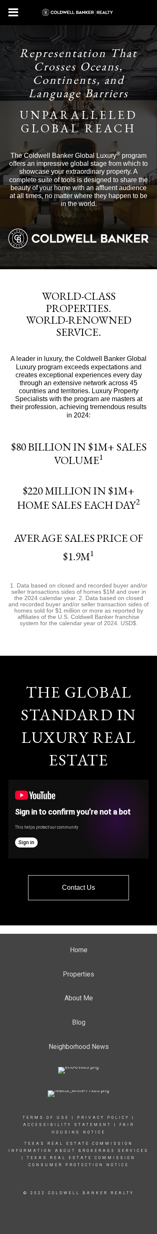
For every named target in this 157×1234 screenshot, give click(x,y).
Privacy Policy (103, 1117)
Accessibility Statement (67, 1125)
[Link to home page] (78, 12)
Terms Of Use (46, 1117)
